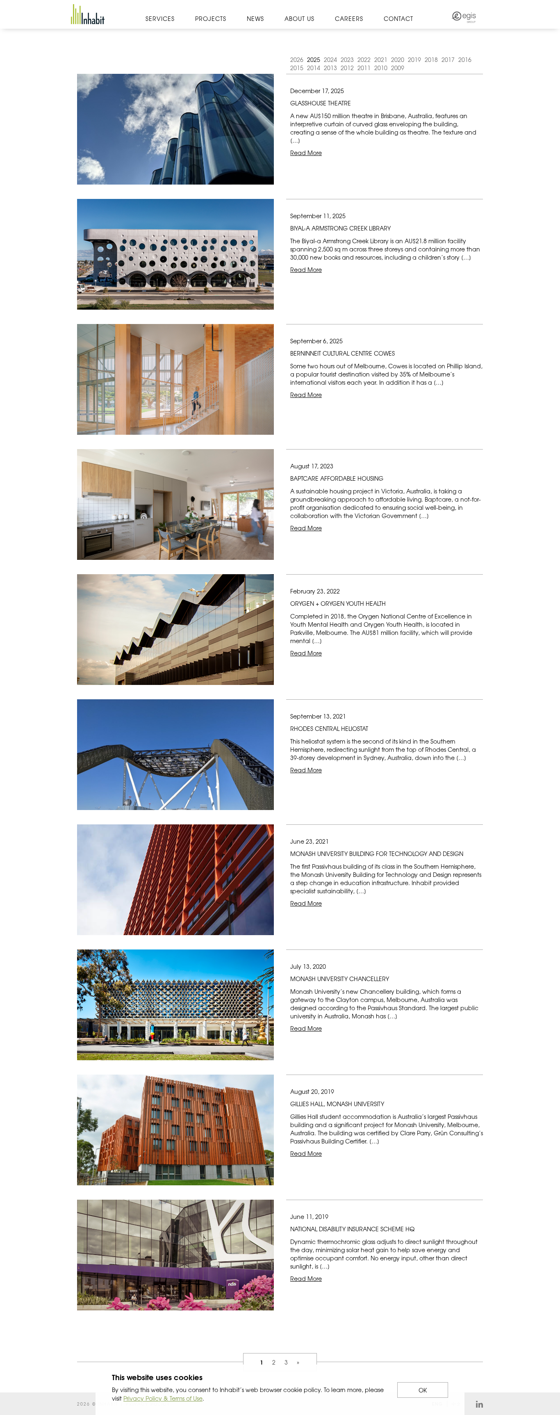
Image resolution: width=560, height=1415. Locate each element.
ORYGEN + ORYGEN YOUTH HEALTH (338, 603)
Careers (349, 18)
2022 (364, 59)
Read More (306, 152)
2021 (380, 59)
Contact (398, 18)
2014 (313, 68)
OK (423, 1390)
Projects (210, 18)
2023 (347, 59)
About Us (299, 18)
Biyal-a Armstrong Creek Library (340, 228)
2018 (431, 59)
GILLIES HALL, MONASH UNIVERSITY (337, 1104)
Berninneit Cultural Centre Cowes (342, 353)
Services (160, 18)
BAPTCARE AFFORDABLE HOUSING (336, 478)
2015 (296, 68)
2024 (330, 59)
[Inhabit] (88, 14)
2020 (397, 59)
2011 (364, 68)
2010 (380, 68)
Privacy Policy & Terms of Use (163, 1398)
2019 (414, 59)
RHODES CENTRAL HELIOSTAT (329, 728)
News (255, 18)
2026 (296, 59)
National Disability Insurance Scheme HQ (352, 1229)
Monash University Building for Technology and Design (376, 853)
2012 (347, 68)
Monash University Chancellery (339, 979)
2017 (448, 59)
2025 (313, 59)
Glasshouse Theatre (320, 103)
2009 (397, 68)
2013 (330, 68)
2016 (464, 59)
